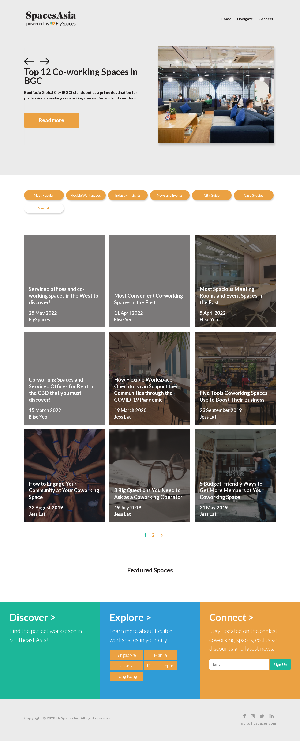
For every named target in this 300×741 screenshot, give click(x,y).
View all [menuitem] (43, 208)
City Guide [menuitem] (212, 195)
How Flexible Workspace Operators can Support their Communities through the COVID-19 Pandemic (147, 389)
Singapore (126, 655)
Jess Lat (122, 417)
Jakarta (126, 665)
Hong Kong (126, 676)
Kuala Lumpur (160, 665)
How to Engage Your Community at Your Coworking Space (64, 490)
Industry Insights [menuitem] (128, 195)
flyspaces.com (263, 723)
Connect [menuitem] (266, 18)
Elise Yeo (123, 319)
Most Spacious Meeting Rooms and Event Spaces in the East (231, 296)
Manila (160, 655)
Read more (51, 120)
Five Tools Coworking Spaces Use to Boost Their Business (233, 396)
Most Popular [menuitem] (44, 195)
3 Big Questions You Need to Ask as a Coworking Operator (148, 493)
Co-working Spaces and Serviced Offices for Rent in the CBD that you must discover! (61, 389)
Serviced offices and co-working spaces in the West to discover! (63, 296)
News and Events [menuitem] (170, 195)
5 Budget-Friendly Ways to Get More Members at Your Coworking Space (232, 490)
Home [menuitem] (226, 18)
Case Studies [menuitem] (253, 195)
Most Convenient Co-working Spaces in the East (148, 299)
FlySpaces (39, 319)
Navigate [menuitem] (245, 18)
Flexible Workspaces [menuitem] (86, 195)
